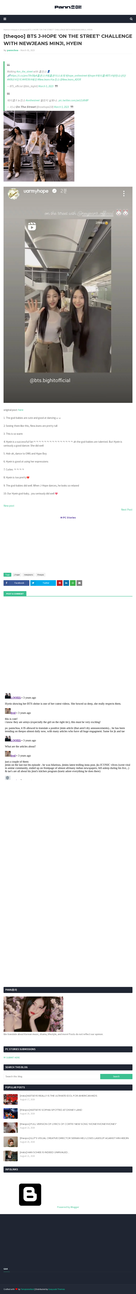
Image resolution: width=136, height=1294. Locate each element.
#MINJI (11, 79)
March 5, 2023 (45, 86)
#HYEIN (26, 79)
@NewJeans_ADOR (70, 79)
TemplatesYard (27, 1289)
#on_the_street (24, 71)
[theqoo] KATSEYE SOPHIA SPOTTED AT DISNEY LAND (51, 1109)
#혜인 (33, 79)
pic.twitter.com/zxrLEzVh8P (73, 100)
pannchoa (12, 50)
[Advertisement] (68, 544)
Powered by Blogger (68, 1207)
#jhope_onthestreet (76, 75)
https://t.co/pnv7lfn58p (23, 75)
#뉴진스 (55, 79)
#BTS (108, 75)
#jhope (91, 75)
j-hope (17, 574)
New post (9, 505)
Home (6, 29)
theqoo (14, 29)
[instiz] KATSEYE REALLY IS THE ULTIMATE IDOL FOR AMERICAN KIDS (58, 1095)
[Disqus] (68, 736)
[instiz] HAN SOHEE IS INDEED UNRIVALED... (44, 1152)
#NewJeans (44, 79)
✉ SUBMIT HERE (12, 1057)
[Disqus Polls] (68, 644)
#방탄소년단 (118, 75)
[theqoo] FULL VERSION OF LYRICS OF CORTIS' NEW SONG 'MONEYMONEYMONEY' (68, 1124)
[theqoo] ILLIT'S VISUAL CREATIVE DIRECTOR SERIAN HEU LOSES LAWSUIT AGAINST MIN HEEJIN (74, 1138)
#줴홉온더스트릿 (55, 75)
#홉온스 (40, 75)
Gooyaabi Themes (56, 1289)
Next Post (126, 509)
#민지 (18, 79)
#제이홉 (100, 75)
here (20, 410)
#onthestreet (33, 100)
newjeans (28, 574)
